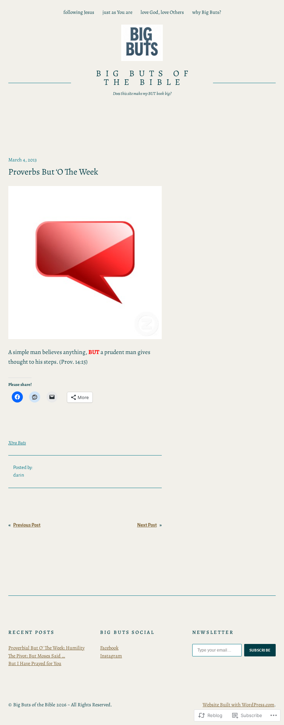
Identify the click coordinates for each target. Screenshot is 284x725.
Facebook (109, 647)
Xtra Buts (17, 442)
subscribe (260, 650)
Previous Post (27, 525)
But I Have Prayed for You (34, 663)
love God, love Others (162, 12)
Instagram (111, 655)
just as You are (117, 12)
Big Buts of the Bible (144, 78)
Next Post (147, 525)
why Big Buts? (206, 12)
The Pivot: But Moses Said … (36, 655)
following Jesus (78, 12)
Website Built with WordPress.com (238, 704)
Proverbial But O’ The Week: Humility (46, 647)
